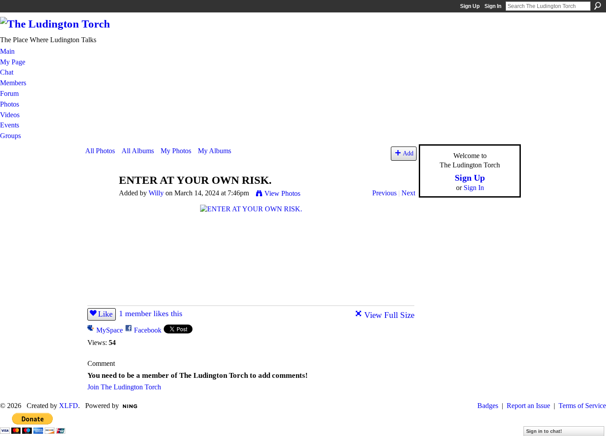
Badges (487, 405)
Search (597, 6)
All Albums (138, 151)
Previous (384, 193)
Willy (156, 193)
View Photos (282, 193)
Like (105, 313)
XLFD (68, 405)
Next (408, 193)
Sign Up (470, 6)
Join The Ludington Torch (124, 387)
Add (408, 153)
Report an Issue (528, 405)
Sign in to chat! (544, 431)
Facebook (147, 330)
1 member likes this (150, 313)
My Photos (176, 151)
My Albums (214, 151)
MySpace (109, 330)
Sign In (492, 6)
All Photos (100, 151)
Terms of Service (582, 405)
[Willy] (99, 197)
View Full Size (389, 315)
